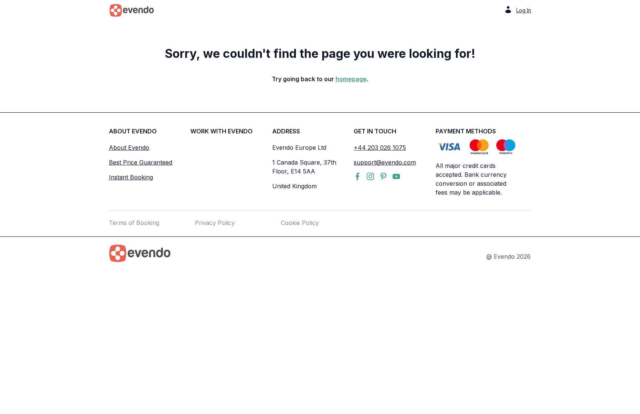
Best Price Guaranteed (140, 162)
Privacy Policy (215, 222)
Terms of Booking (134, 222)
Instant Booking (131, 177)
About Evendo (129, 147)
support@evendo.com (385, 162)
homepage (351, 79)
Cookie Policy (300, 222)
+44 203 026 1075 (380, 147)
